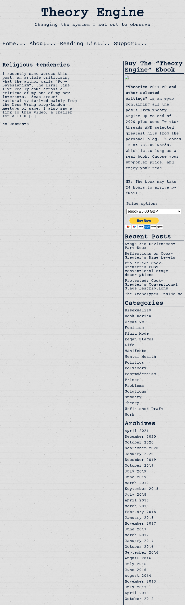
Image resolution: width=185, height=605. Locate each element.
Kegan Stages (139, 340)
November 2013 (140, 582)
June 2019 (135, 477)
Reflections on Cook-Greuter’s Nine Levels (150, 256)
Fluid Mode (137, 334)
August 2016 (138, 559)
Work (129, 415)
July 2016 (135, 564)
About (37, 44)
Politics (134, 363)
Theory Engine (92, 13)
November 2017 (140, 524)
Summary (133, 398)
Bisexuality (138, 311)
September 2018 (142, 489)
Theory (132, 403)
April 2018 (137, 501)
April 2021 (137, 431)
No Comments (15, 124)
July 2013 (135, 588)
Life (129, 345)
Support (125, 44)
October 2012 (139, 599)
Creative (134, 322)
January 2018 (139, 518)
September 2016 (142, 553)
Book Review (138, 316)
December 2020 (140, 437)
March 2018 (137, 506)
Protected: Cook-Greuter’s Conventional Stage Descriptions (151, 285)
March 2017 (137, 535)
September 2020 (142, 448)
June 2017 (135, 530)
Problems (134, 386)
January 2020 (139, 454)
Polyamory (135, 369)
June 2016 (135, 570)
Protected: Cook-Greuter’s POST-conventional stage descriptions (146, 269)
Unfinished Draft (144, 409)
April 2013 (137, 593)
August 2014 (138, 576)
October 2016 (139, 547)
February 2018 (140, 512)
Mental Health (140, 357)
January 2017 (139, 541)
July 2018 (135, 495)
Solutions (135, 392)
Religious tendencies (36, 65)
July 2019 (135, 472)
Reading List (80, 44)
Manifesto (135, 351)
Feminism (134, 328)
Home (9, 44)
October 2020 (139, 443)
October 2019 (139, 466)
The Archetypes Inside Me (154, 294)
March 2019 (137, 483)
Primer (132, 380)
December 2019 (140, 460)
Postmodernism (140, 374)
